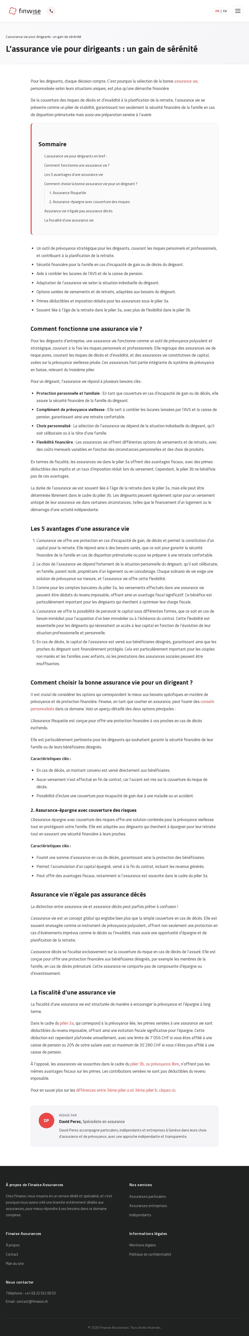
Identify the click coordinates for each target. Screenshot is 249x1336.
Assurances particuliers (147, 1196)
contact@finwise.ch (32, 1301)
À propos (13, 1245)
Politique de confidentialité (150, 1254)
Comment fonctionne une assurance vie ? (77, 165)
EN (225, 11)
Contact (12, 1254)
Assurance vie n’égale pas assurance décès (78, 211)
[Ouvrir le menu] (237, 11)
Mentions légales (142, 1245)
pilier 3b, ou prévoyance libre (154, 1064)
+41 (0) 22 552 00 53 (40, 1293)
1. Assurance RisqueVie (67, 193)
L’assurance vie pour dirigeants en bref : (75, 156)
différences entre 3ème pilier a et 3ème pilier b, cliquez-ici (125, 1090)
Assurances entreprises (148, 1205)
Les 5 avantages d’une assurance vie (73, 174)
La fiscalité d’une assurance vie (69, 220)
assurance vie (185, 81)
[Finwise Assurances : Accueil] (25, 11)
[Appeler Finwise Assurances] (51, 11)
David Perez (70, 1121)
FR (217, 11)
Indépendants (140, 1215)
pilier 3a (67, 1023)
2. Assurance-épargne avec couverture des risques (89, 202)
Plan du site (15, 1263)
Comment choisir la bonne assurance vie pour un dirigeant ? (90, 184)
